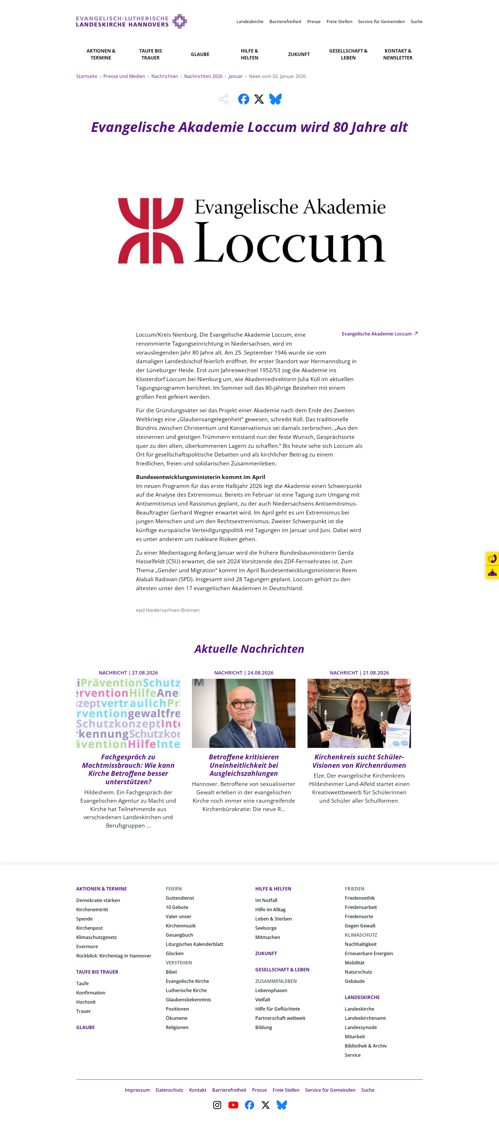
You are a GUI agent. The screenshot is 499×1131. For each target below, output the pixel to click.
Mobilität (354, 962)
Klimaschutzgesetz (96, 937)
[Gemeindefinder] (492, 572)
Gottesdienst (180, 898)
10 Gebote (177, 907)
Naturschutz (358, 972)
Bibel (171, 972)
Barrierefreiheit (229, 1090)
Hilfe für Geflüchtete (277, 1009)
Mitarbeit (355, 1036)
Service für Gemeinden (330, 1090)
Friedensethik (360, 898)
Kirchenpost (89, 928)
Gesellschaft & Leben (348, 54)
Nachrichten (165, 76)
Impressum (137, 1090)
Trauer (83, 1011)
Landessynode (361, 1027)
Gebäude (355, 981)
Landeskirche (362, 997)
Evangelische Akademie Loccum (377, 334)
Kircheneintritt (92, 909)
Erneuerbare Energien (369, 953)
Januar (236, 76)
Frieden (354, 889)
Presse (259, 1090)
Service (353, 1055)
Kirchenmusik (181, 926)
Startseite (87, 76)
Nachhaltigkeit (361, 944)
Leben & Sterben (273, 919)
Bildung (263, 1027)
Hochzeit (86, 1002)
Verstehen (179, 962)
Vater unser (178, 916)
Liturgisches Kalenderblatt (194, 944)
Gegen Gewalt (360, 926)
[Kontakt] (492, 559)
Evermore (87, 946)
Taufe (82, 983)
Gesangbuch (179, 935)
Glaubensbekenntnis (188, 999)
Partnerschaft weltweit (280, 1018)
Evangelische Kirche (187, 981)
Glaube (200, 54)
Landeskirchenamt (365, 1018)
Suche (368, 1090)
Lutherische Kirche (186, 990)
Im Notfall (266, 900)
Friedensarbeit (361, 907)
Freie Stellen (286, 1090)
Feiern (174, 889)
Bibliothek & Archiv (366, 1046)
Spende (84, 919)
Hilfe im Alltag (270, 909)
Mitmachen (267, 937)
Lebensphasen (271, 990)
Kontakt (197, 1090)
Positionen (177, 1009)
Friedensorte (359, 916)
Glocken (175, 953)
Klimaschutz (361, 935)
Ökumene (176, 1018)
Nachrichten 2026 (204, 76)
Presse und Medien (124, 76)
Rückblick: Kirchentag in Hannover (113, 956)
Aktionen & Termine (101, 54)
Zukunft (299, 54)
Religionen (177, 1027)
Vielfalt (262, 999)
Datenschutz (169, 1090)
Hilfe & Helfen (249, 54)
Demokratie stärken (98, 900)
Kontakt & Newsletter (398, 54)
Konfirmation (90, 993)
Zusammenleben (276, 981)
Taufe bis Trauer (150, 54)
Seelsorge (266, 928)
